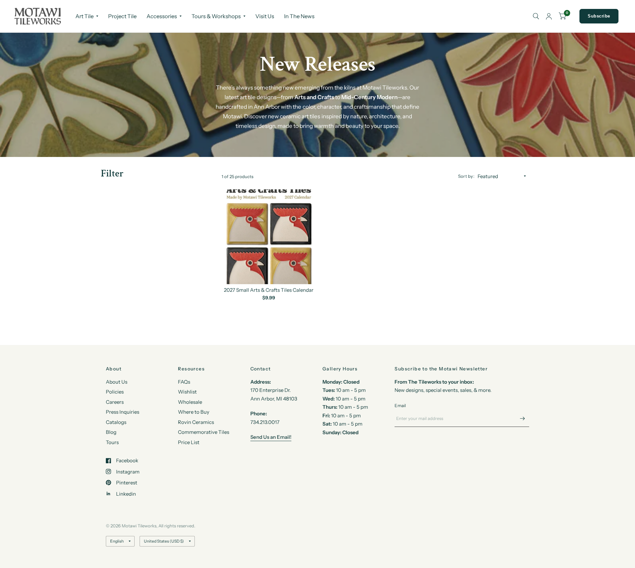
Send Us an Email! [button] (270, 437)
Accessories (162, 16)
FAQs (184, 382)
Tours (112, 442)
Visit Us (264, 16)
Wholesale (190, 402)
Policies (115, 392)
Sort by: (466, 176)
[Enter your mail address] (522, 418)
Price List (188, 442)
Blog (111, 432)
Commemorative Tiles (203, 432)
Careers (115, 402)
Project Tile (122, 16)
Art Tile (84, 16)
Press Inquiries (122, 412)
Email (400, 405)
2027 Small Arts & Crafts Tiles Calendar (269, 290)
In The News (299, 16)
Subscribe (599, 16)
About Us (116, 382)
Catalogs (116, 422)
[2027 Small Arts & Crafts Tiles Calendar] (269, 236)
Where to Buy (193, 412)
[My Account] (548, 16)
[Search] (535, 16)
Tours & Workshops (216, 16)
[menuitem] (86, 16)
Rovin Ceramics (196, 422)
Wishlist (187, 392)
